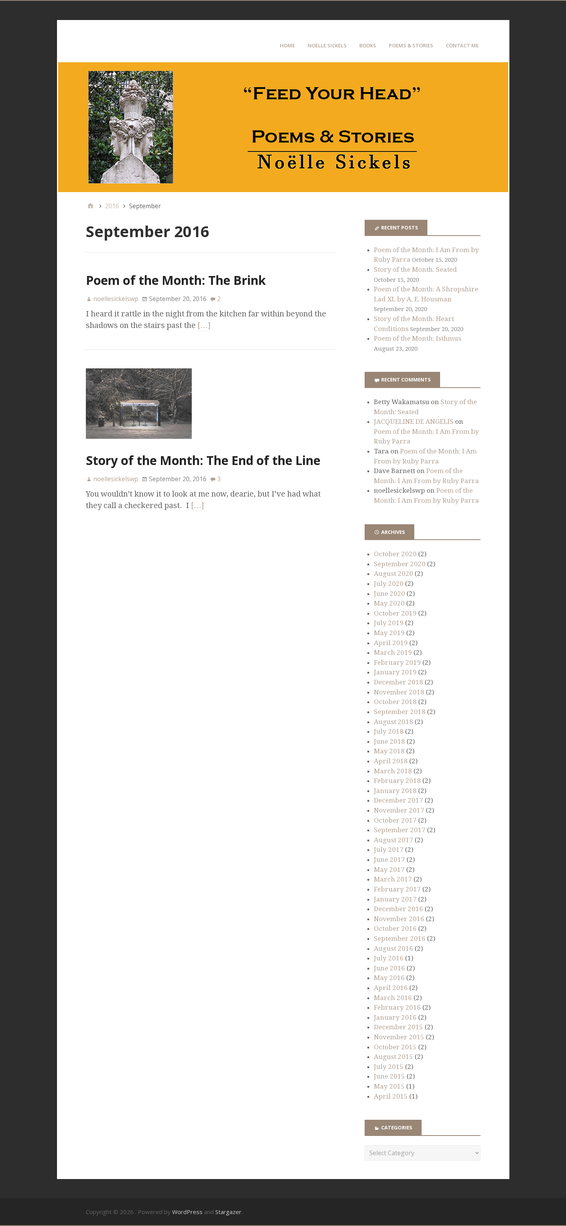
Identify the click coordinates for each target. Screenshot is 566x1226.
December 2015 (398, 1027)
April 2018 (391, 761)
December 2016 (398, 909)
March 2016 (393, 998)
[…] (204, 325)
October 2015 (395, 1047)
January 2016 (395, 1017)
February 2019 (397, 662)
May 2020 (389, 603)
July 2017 (389, 849)
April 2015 (391, 1096)
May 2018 (389, 751)
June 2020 (389, 593)
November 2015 (399, 1037)
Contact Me (462, 45)
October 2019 (395, 613)
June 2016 (389, 968)
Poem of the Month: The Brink (176, 280)
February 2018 (397, 780)
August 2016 (393, 948)
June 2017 (389, 859)
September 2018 (399, 712)
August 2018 (393, 722)
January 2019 (395, 672)
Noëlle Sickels (327, 45)
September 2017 (399, 830)
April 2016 (391, 988)
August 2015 (393, 1056)
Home (287, 45)
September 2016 (399, 938)
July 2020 (389, 583)
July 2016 (389, 958)
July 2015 (389, 1066)
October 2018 (395, 702)
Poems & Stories (411, 45)
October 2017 (395, 820)
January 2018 (395, 790)
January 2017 (395, 899)
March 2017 (393, 879)
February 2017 (397, 889)
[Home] (90, 206)
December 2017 (398, 800)
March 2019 (393, 652)
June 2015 (389, 1076)
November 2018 (399, 692)
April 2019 (391, 643)
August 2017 (393, 840)
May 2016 (389, 978)
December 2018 (398, 682)
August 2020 (393, 573)
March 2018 (393, 771)
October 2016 (395, 928)
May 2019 (389, 633)
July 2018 (389, 731)
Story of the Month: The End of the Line (203, 460)
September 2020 (399, 564)
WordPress (187, 1212)
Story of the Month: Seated (415, 269)
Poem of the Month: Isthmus (417, 338)
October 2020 (395, 554)
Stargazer (228, 1212)
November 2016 (399, 919)
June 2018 (389, 741)
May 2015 (389, 1086)
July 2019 (389, 623)
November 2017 (399, 810)
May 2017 (389, 869)
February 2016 (397, 1007)
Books (367, 45)
